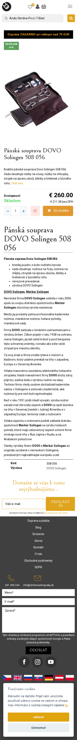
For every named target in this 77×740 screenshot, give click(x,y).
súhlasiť (38, 717)
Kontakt (38, 547)
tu (66, 705)
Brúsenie (38, 534)
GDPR (38, 567)
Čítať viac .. (18, 183)
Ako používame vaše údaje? (56, 513)
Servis (38, 540)
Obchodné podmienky (38, 560)
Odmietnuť (38, 727)
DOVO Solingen (56, 468)
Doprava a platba (38, 520)
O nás (38, 554)
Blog (38, 527)
